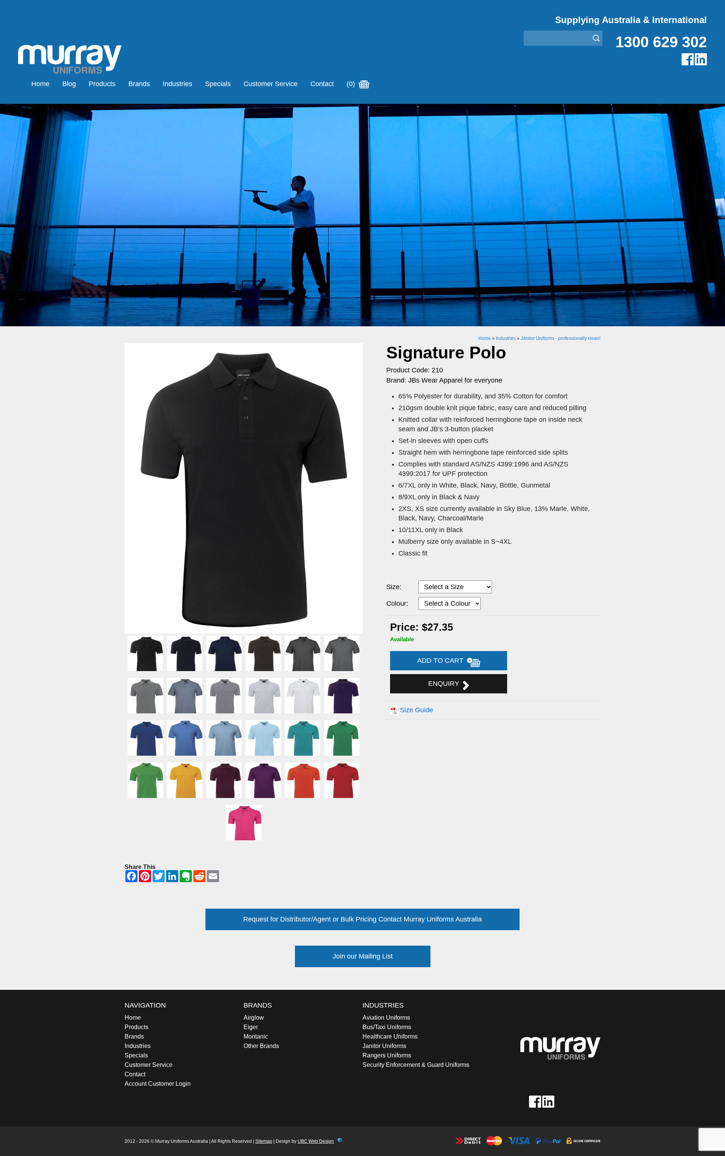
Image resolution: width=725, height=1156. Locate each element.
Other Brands (261, 1046)
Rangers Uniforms (386, 1055)
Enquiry (445, 683)
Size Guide (416, 710)
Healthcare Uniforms (390, 1036)
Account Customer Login (158, 1083)
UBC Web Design (316, 1141)
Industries (177, 84)
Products (102, 84)
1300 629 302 (661, 42)
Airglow (254, 1017)
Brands (139, 84)
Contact (322, 84)
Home (40, 84)
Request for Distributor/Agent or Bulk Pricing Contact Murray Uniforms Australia (362, 919)
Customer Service (271, 84)
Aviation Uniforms (386, 1017)
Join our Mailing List (363, 956)
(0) (352, 84)
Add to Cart (442, 660)
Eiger (251, 1027)
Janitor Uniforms (384, 1046)
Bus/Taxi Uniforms (386, 1027)
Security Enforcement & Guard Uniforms (415, 1065)
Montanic (256, 1036)
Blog (69, 84)
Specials (218, 84)
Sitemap (263, 1141)
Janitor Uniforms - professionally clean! (560, 338)
